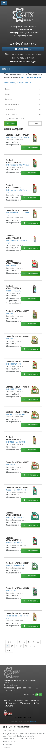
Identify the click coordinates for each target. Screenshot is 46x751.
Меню (7, 69)
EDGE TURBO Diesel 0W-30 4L (16, 414)
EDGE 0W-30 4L (11, 465)
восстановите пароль (32, 77)
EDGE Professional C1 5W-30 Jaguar (17, 165)
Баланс (8, 701)
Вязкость (8, 99)
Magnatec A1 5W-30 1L (13, 591)
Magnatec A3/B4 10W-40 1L (15, 543)
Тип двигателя (10, 109)
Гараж (38, 703)
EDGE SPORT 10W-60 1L (13, 364)
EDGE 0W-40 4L (11, 339)
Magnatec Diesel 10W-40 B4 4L (16, 518)
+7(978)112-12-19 (24, 44)
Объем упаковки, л (12, 104)
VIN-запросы (12, 703)
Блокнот (10, 705)
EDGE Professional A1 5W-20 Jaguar (17, 137)
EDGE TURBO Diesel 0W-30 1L (15, 442)
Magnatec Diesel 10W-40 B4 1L (16, 490)
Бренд (7, 89)
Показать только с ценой (17, 119)
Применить (10, 123)
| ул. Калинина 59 (24, 33)
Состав (7, 94)
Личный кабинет (22, 701)
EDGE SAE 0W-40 (11, 266)
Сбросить (35, 123)
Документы (26, 703)
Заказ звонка (24, 48)
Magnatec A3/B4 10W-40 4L (15, 565)
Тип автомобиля (11, 114)
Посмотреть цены (31, 147)
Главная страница (10, 83)
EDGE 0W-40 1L (11, 314)
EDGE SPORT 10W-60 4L (13, 389)
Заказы (36, 701)
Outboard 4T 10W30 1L (13, 291)
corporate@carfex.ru (24, 35)
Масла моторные (25, 83)
